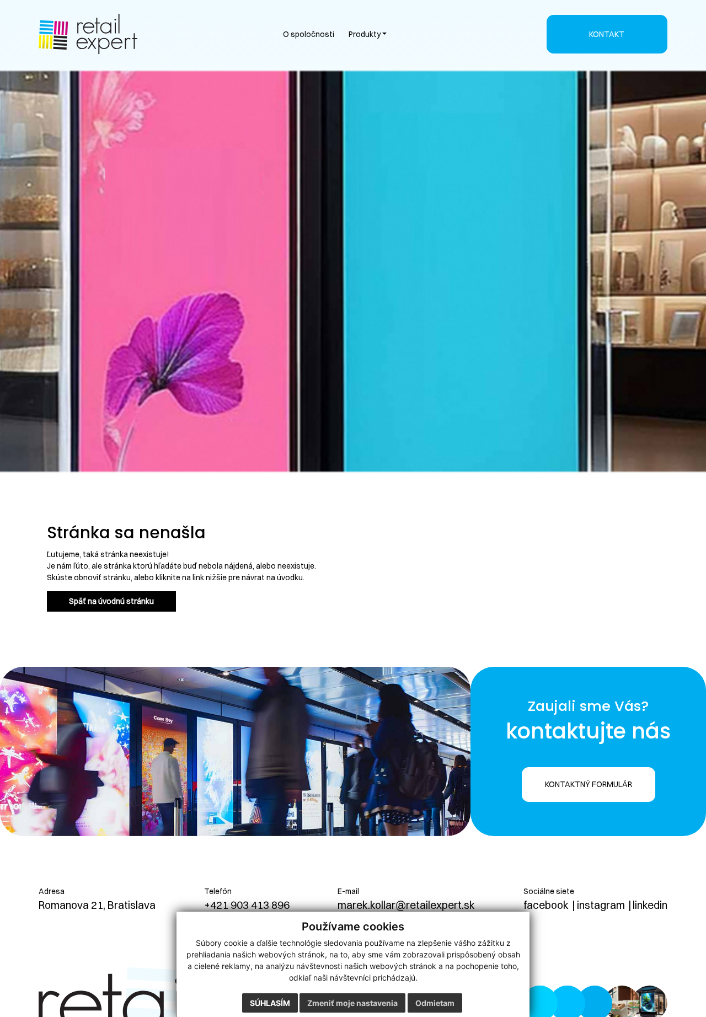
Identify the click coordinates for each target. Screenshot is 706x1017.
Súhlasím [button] (270, 1003)
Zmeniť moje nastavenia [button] (352, 1003)
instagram (601, 905)
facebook (546, 905)
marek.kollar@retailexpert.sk (406, 905)
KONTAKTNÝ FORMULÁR (588, 784)
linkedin (650, 905)
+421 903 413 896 (247, 905)
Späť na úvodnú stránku (111, 601)
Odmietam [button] (434, 1003)
